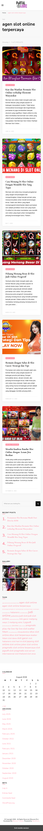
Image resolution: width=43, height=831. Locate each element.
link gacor (23, 619)
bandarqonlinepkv (28, 609)
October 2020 (8, 768)
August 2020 (7, 778)
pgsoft (27, 622)
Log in (4, 788)
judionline (15, 616)
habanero (15, 612)
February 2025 (8, 734)
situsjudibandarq (13, 632)
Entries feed (7, 793)
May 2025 (6, 724)
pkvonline (15, 626)
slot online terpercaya (24, 647)
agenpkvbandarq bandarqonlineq (10, 603)
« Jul (4, 706)
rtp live (11, 628)
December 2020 (9, 758)
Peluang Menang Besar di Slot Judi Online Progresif (20, 275)
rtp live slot (21, 628)
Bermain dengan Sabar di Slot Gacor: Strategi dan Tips (20, 364)
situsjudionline (23, 632)
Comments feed (8, 798)
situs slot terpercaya (19, 635)
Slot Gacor (10, 85)
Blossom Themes (18, 821)
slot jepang (28, 641)
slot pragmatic (16, 650)
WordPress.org (8, 803)
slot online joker (18, 644)
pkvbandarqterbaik (7, 626)
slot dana (12, 638)
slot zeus (31, 653)
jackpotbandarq (24, 612)
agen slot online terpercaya (16, 605)
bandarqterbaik (6, 612)
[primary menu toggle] (3, 5)
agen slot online (28, 602)
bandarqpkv (36, 609)
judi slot (23, 615)
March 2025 (7, 729)
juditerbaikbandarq (14, 619)
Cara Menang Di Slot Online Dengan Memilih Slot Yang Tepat (19, 184)
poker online (22, 626)
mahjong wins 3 (16, 622)
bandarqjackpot (19, 609)
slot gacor (22, 638)
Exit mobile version (21, 828)
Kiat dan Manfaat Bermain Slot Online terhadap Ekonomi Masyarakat (21, 92)
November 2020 (9, 763)
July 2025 (6, 714)
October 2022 (8, 739)
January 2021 (7, 753)
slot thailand (21, 653)
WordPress (35, 821)
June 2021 (6, 743)
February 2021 (8, 748)
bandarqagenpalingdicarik (8, 609)
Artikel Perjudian (12, 444)
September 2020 (9, 773)
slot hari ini (17, 641)
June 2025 (6, 719)
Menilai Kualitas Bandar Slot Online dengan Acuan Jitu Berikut (19, 452)
